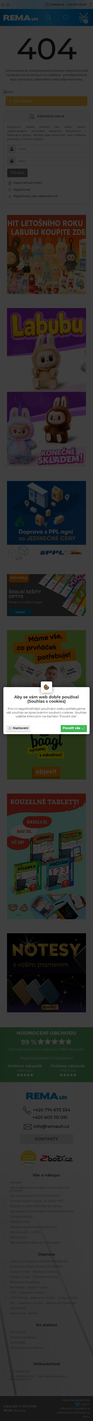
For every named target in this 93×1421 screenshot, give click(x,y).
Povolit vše (71, 728)
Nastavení (20, 728)
